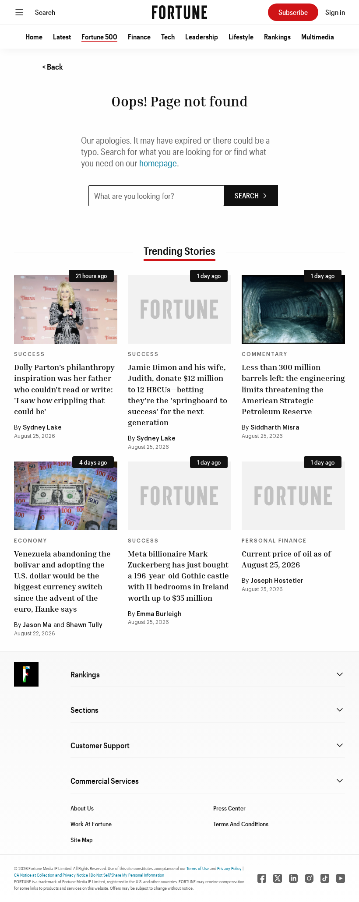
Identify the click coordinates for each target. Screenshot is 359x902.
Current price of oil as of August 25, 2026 (286, 559)
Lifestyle (241, 36)
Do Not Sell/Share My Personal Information (127, 874)
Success (29, 354)
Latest (62, 36)
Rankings (277, 36)
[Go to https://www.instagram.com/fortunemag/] (309, 878)
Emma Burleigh (159, 614)
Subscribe (293, 12)
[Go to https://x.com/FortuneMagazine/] (277, 878)
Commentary (265, 354)
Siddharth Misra (274, 428)
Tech (168, 36)
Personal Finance (274, 540)
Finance (139, 36)
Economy (30, 540)
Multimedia (317, 36)
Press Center (229, 808)
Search (45, 12)
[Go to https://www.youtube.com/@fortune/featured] (340, 878)
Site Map (81, 839)
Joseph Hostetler (276, 581)
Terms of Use (198, 868)
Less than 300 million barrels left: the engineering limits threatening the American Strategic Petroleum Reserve (293, 389)
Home (33, 36)
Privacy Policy (229, 868)
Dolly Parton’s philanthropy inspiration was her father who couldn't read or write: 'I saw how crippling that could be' (64, 389)
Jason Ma (37, 625)
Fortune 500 (99, 36)
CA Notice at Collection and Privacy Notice (51, 874)
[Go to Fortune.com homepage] (179, 12)
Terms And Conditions (240, 824)
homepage (158, 163)
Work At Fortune (91, 824)
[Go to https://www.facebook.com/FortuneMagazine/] (261, 878)
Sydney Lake (42, 428)
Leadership (201, 36)
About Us (82, 808)
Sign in (335, 12)
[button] (33, 37)
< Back (52, 66)
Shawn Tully (84, 625)
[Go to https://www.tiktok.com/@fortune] (324, 878)
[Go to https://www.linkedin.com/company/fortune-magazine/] (293, 878)
